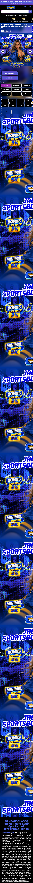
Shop (2, 8)
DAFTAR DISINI (9, 73)
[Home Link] (11, 7)
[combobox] (15, 11)
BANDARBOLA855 (8, 832)
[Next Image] (30, 51)
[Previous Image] (3, 51)
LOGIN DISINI (9, 78)
